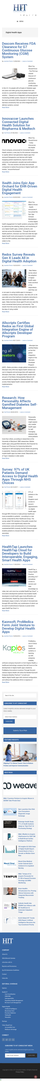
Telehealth (8, 1015)
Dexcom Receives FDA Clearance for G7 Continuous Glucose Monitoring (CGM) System (19, 50)
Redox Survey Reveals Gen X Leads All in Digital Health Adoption (19, 258)
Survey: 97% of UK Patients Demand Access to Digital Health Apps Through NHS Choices (20, 476)
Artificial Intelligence (11, 1009)
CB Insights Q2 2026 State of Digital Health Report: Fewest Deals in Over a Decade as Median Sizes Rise (27, 851)
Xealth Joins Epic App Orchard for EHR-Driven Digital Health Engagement (19, 188)
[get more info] (36, 15)
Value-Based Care (7, 1025)
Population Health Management (14, 1000)
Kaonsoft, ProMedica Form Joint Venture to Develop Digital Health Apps (18, 627)
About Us (4, 954)
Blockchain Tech (9, 1011)
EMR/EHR (8, 996)
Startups (4, 1021)
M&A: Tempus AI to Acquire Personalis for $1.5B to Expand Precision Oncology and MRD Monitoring (27, 878)
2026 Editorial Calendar (8, 958)
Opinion (4, 988)
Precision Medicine (10, 1013)
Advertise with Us (7, 962)
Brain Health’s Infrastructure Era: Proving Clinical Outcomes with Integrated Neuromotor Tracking (27, 893)
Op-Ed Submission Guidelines (10, 970)
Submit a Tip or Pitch (20, 730)
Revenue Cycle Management (13, 1002)
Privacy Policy (20, 1072)
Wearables (8, 1017)
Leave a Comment (27, 61)
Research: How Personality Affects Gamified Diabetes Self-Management (19, 403)
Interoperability (9, 998)
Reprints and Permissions (9, 966)
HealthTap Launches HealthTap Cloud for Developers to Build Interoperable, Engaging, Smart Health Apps (20, 553)
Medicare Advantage (11, 1029)
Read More (5, 107)
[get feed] (21, 15)
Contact (4, 974)
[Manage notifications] (35, 1076)
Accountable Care (10, 1027)
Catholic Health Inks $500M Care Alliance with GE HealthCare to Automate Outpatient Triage (26, 907)
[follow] (24, 15)
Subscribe (5, 978)
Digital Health (6, 1006)
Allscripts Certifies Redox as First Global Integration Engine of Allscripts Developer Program (18, 329)
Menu (21, 21)
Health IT (4, 992)
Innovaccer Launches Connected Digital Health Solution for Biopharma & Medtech (18, 124)
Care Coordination (10, 994)
